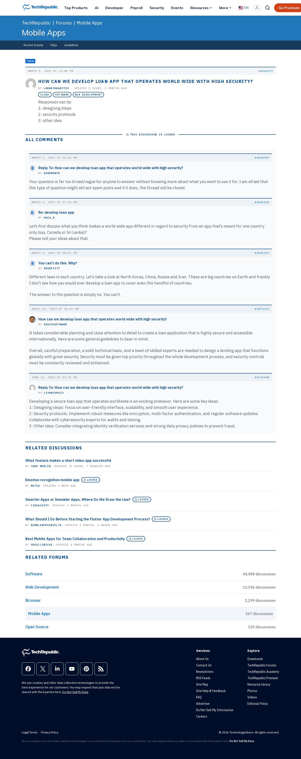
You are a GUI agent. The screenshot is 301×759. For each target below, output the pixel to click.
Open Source (36, 626)
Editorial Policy (257, 704)
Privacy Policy (49, 732)
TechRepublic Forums (261, 665)
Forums (64, 23)
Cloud (44, 94)
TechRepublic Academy (263, 672)
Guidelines (71, 45)
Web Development (42, 587)
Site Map (202, 684)
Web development (88, 94)
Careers (201, 716)
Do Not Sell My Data (75, 692)
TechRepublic (36, 23)
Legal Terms (29, 732)
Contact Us (204, 665)
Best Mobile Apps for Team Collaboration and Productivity (75, 539)
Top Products (76, 8)
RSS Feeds (203, 678)
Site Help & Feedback (211, 691)
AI (96, 8)
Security (157, 8)
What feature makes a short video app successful (68, 460)
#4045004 (262, 202)
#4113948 (262, 377)
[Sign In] (257, 8)
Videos (252, 697)
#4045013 (262, 252)
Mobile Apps (89, 23)
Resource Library (258, 684)
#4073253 (262, 308)
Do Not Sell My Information (214, 710)
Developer (114, 8)
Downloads (255, 659)
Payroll (136, 8)
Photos (252, 691)
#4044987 (262, 157)
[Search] (267, 8)
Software (62, 94)
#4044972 (265, 71)
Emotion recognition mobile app (52, 480)
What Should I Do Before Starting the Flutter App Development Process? (87, 519)
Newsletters (205, 672)
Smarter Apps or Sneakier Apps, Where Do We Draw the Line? (78, 499)
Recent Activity (33, 45)
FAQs (53, 45)
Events (177, 8)
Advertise (203, 704)
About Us (202, 659)
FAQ (199, 697)
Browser (33, 600)
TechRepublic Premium (262, 678)
